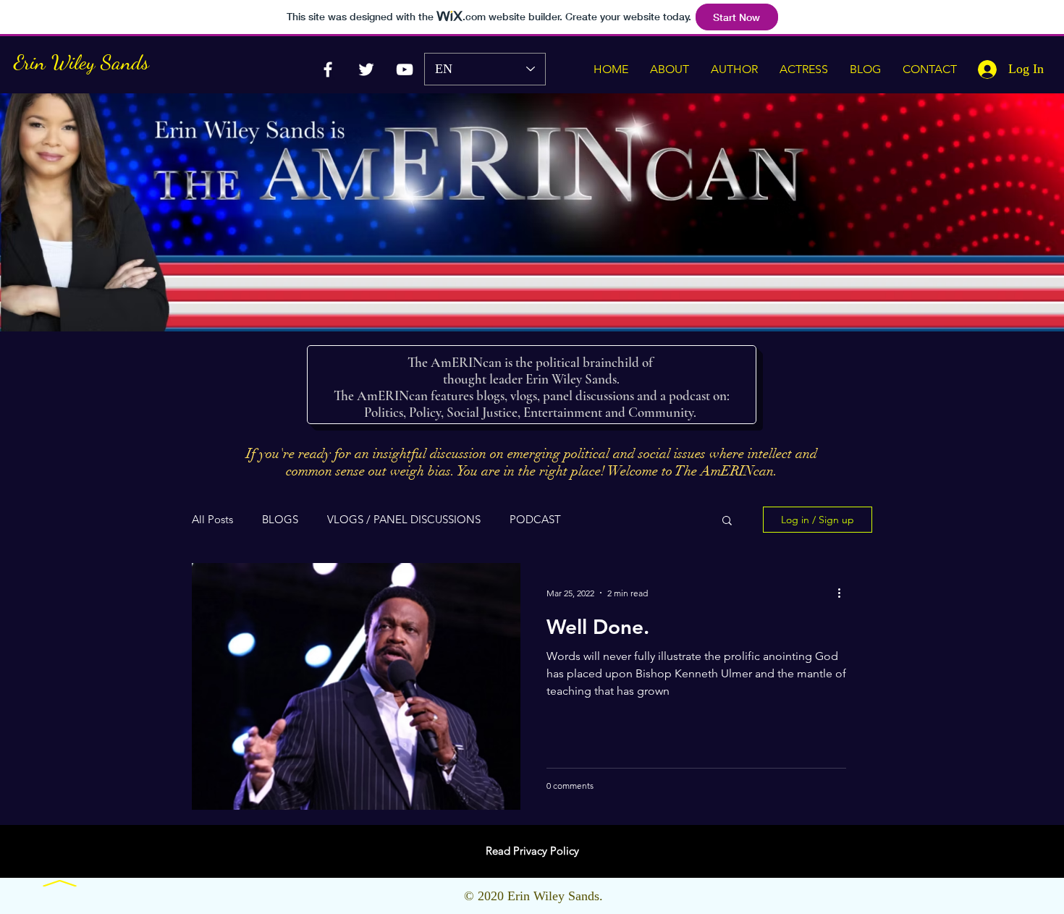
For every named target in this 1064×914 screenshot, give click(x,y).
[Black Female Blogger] (328, 69)
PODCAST (535, 519)
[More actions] (844, 592)
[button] (727, 521)
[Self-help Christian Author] (404, 69)
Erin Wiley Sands (81, 62)
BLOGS (280, 519)
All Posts (212, 519)
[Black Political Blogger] (366, 69)
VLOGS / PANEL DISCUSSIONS (404, 519)
